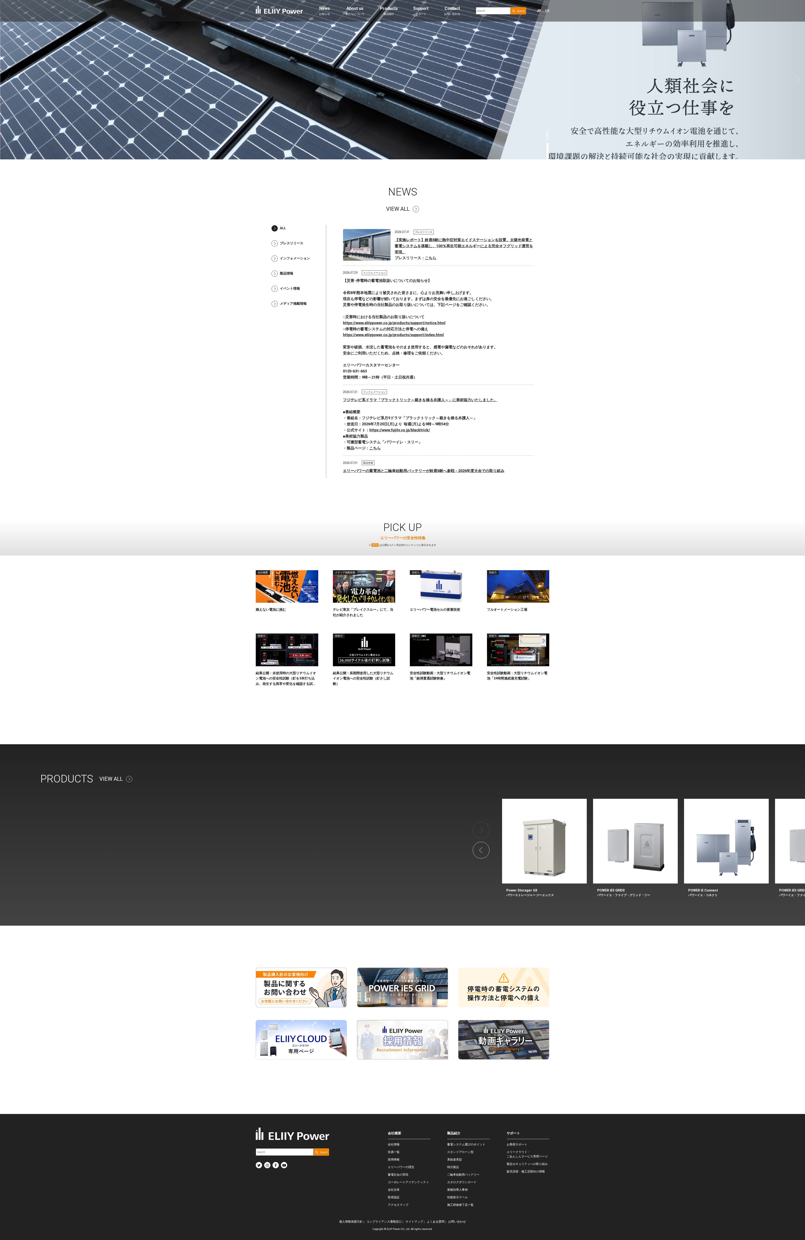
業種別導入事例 (457, 1189)
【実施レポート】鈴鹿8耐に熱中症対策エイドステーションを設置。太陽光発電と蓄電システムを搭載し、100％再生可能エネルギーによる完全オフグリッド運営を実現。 (464, 246)
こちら (430, 258)
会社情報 (394, 1144)
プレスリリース (291, 243)
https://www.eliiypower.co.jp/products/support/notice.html (394, 323)
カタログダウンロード (462, 1182)
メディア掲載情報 (293, 304)
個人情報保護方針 (351, 1221)
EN (547, 11)
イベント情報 (290, 288)
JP (539, 11)
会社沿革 (394, 1189)
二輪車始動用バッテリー (463, 1174)
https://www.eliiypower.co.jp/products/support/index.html (393, 335)
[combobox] (493, 10)
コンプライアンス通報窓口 (384, 1221)
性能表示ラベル (457, 1197)
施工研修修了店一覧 (460, 1204)
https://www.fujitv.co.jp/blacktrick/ (399, 430)
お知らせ (324, 11)
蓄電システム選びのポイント (466, 1144)
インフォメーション (295, 258)
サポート (420, 11)
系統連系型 (454, 1159)
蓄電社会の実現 (398, 1174)
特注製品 (453, 1167)
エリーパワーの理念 (401, 1167)
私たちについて (355, 11)
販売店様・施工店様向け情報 (526, 1171)
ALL (283, 228)
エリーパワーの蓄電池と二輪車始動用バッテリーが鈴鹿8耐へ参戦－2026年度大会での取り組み (423, 470)
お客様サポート (517, 1144)
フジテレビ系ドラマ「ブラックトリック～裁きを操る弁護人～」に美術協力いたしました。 (420, 400)
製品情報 (286, 273)
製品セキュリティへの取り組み (527, 1164)
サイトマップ (414, 1221)
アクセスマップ (398, 1204)
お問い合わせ (452, 11)
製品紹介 (389, 11)
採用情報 (394, 1159)
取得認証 (394, 1197)
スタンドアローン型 (460, 1152)
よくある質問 (435, 1221)
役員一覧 (394, 1152)
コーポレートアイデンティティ (408, 1182)
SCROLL (547, 134)
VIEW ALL (398, 209)
